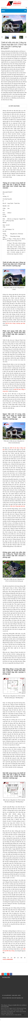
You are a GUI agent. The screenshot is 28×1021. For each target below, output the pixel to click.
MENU (3, 10)
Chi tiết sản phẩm (14, 106)
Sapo (23, 1014)
